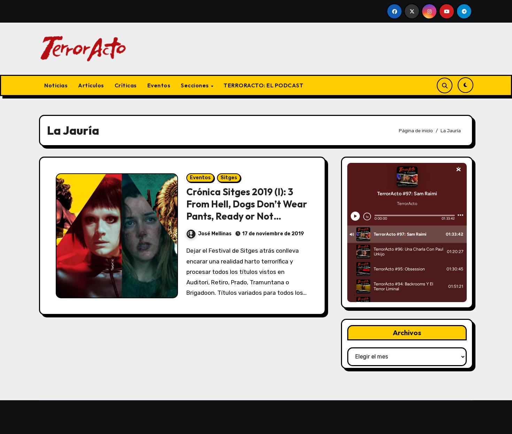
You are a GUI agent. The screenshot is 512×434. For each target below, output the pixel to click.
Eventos (159, 85)
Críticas (126, 85)
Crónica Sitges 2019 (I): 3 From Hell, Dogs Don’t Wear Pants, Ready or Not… (246, 204)
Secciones (195, 85)
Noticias (56, 85)
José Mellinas (215, 234)
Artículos (91, 85)
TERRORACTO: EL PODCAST (263, 85)
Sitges (228, 178)
